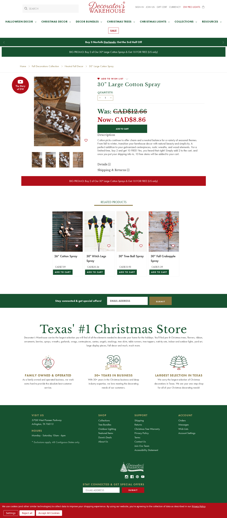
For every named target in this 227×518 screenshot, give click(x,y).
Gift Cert (162, 7)
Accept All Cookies (49, 513)
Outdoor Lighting (107, 429)
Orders (182, 420)
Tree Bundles (104, 424)
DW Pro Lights (191, 7)
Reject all (27, 513)
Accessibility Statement (146, 450)
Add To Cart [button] (63, 272)
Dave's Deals (105, 437)
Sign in (139, 7)
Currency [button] (175, 7)
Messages (183, 424)
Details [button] (102, 164)
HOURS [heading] (37, 430)
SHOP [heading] (102, 415)
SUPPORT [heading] (141, 415)
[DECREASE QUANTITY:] (100, 97)
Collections (104, 420)
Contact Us (140, 441)
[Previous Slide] (4, 42)
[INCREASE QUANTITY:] (111, 97)
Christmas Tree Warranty (147, 429)
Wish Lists (183, 429)
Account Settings (186, 433)
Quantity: (105, 92)
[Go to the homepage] (107, 7)
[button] (203, 7)
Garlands (110, 42)
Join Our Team (142, 446)
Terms (137, 437)
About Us (103, 441)
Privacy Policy (142, 433)
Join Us (150, 7)
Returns (138, 424)
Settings (11, 513)
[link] (126, 476)
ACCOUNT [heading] (185, 415)
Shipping (139, 420)
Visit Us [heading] (38, 415)
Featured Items (105, 433)
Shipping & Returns (112, 170)
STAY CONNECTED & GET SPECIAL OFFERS (113, 484)
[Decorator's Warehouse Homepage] (131, 466)
